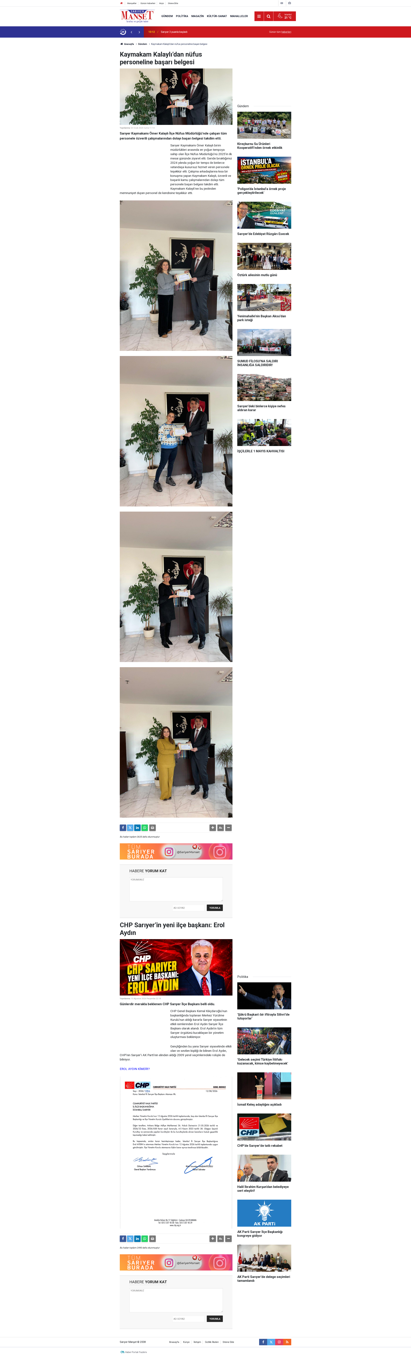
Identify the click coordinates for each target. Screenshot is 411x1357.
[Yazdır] (152, 828)
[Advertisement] (93, 86)
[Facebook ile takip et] (263, 1342)
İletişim (197, 1342)
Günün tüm (280, 31)
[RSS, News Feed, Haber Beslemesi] (287, 1342)
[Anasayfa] (121, 3)
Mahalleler (239, 16)
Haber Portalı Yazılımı (136, 1352)
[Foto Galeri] (289, 3)
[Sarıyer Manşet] (137, 16)
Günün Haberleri (147, 3)
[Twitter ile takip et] (271, 1342)
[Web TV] (282, 3)
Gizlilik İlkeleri (212, 1342)
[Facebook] (123, 828)
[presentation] (131, 32)
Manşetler (131, 3)
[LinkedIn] (137, 828)
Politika (182, 16)
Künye (186, 1342)
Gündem (167, 16)
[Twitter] (130, 828)
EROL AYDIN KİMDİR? (135, 1069)
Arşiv (161, 3)
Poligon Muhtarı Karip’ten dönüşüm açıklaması (186, 31)
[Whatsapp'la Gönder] (144, 828)
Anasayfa (129, 44)
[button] (213, 828)
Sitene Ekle (173, 3)
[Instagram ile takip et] (279, 1342)
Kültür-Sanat (217, 16)
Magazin (197, 16)
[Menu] (259, 16)
